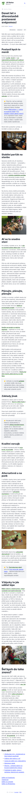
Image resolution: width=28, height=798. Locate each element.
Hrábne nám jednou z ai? (12, 758)
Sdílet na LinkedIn (7, 782)
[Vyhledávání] (24, 3)
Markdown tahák (9, 763)
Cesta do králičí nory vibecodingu (15, 761)
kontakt (16, 792)
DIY (25, 29)
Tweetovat (5, 779)
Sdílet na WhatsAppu (8, 784)
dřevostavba (12, 29)
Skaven (11, 26)
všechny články (7, 9)
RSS (20, 792)
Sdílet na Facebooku (8, 777)
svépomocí (19, 29)
